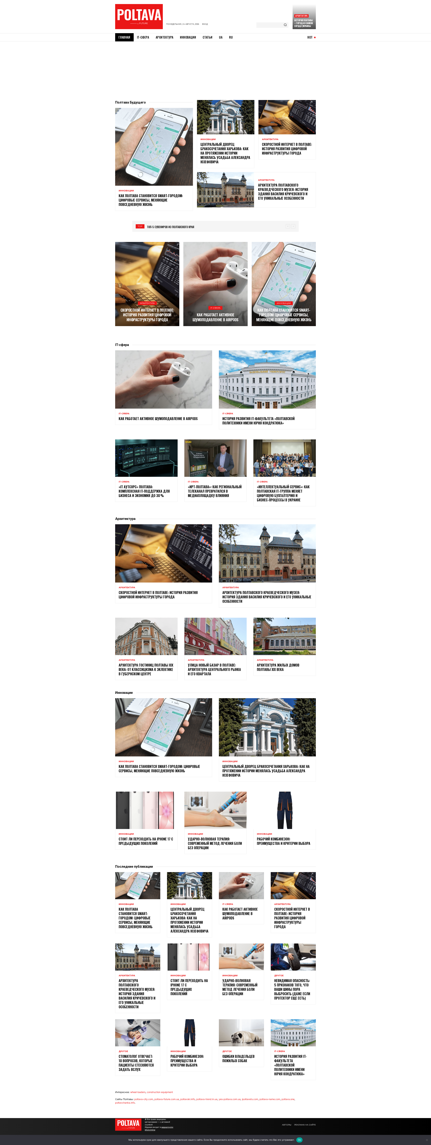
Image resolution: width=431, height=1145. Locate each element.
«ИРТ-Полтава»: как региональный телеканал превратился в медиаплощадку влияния (215, 491)
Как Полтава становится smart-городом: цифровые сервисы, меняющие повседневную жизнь (151, 200)
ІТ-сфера (215, 308)
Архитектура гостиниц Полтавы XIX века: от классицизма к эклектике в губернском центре (146, 669)
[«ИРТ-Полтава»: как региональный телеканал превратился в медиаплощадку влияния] (215, 458)
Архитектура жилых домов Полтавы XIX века (278, 667)
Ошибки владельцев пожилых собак (238, 1058)
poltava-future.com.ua (166, 1099)
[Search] (285, 25)
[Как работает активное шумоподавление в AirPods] (215, 284)
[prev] (288, 226)
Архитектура (301, 15)
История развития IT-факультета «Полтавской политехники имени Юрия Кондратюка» (258, 420)
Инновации (126, 191)
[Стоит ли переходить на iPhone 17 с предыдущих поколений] (146, 810)
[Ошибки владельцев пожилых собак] (241, 1032)
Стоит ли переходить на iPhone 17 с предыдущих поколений (146, 841)
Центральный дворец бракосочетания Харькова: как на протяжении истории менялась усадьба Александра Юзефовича (225, 153)
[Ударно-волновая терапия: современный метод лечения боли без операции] (215, 810)
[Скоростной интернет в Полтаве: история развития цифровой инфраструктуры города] (287, 117)
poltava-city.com (143, 1099)
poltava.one (287, 1099)
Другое (279, 976)
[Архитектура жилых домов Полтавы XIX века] (284, 636)
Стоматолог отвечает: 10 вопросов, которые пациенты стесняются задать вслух (136, 1063)
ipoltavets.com (250, 1099)
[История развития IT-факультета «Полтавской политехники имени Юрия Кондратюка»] (267, 379)
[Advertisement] (215, 66)
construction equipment (160, 1092)
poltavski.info (187, 1099)
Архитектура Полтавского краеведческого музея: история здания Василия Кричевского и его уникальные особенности (283, 191)
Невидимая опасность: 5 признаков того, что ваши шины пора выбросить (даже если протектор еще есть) (292, 989)
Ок (299, 1139)
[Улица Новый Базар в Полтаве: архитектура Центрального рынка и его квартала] (215, 636)
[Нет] (426, 1140)
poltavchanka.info (125, 1102)
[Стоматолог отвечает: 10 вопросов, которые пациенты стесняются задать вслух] (137, 1032)
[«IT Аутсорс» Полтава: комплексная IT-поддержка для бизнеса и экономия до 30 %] (146, 458)
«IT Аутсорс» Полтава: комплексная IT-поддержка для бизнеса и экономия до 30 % (144, 491)
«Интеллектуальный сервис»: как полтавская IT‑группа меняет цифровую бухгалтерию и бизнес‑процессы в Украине (283, 493)
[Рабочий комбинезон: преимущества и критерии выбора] (284, 810)
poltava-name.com (269, 1099)
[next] (293, 226)
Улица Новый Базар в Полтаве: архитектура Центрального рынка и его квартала (214, 669)
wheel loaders (137, 1092)
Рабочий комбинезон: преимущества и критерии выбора (283, 841)
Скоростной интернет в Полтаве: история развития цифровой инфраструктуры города (287, 149)
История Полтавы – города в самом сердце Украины (303, 23)
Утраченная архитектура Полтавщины (170, 227)
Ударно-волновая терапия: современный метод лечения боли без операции (215, 843)
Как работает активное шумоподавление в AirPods (215, 317)
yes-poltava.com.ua (230, 1099)
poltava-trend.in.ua (206, 1099)
